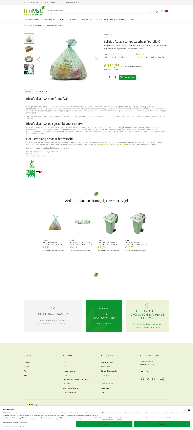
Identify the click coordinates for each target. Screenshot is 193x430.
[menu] (79, 20)
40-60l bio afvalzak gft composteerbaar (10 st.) (81, 244)
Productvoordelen (42, 91)
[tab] (28, 91)
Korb (25, 375)
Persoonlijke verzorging (109, 371)
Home (30, 26)
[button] (166, 11)
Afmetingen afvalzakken (71, 388)
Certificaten (67, 384)
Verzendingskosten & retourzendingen (76, 380)
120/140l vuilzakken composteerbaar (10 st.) (108, 244)
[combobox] (98, 10)
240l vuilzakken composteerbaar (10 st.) (136, 244)
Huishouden (105, 367)
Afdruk (65, 362)
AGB (64, 367)
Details (28, 91)
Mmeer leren (102, 324)
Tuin (102, 380)
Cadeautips (105, 388)
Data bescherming (69, 371)
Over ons (27, 362)
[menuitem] (33, 20)
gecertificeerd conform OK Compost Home (110, 144)
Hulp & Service (43, 324)
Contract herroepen (69, 392)
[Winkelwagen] (161, 11)
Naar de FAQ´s (60, 324)
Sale (102, 392)
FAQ (25, 371)
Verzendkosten (137, 66)
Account (157, 11)
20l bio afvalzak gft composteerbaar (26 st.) (53, 244)
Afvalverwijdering (107, 362)
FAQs (67, 148)
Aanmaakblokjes (107, 384)
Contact (26, 367)
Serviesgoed (105, 375)
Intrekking (66, 375)
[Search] (152, 11)
